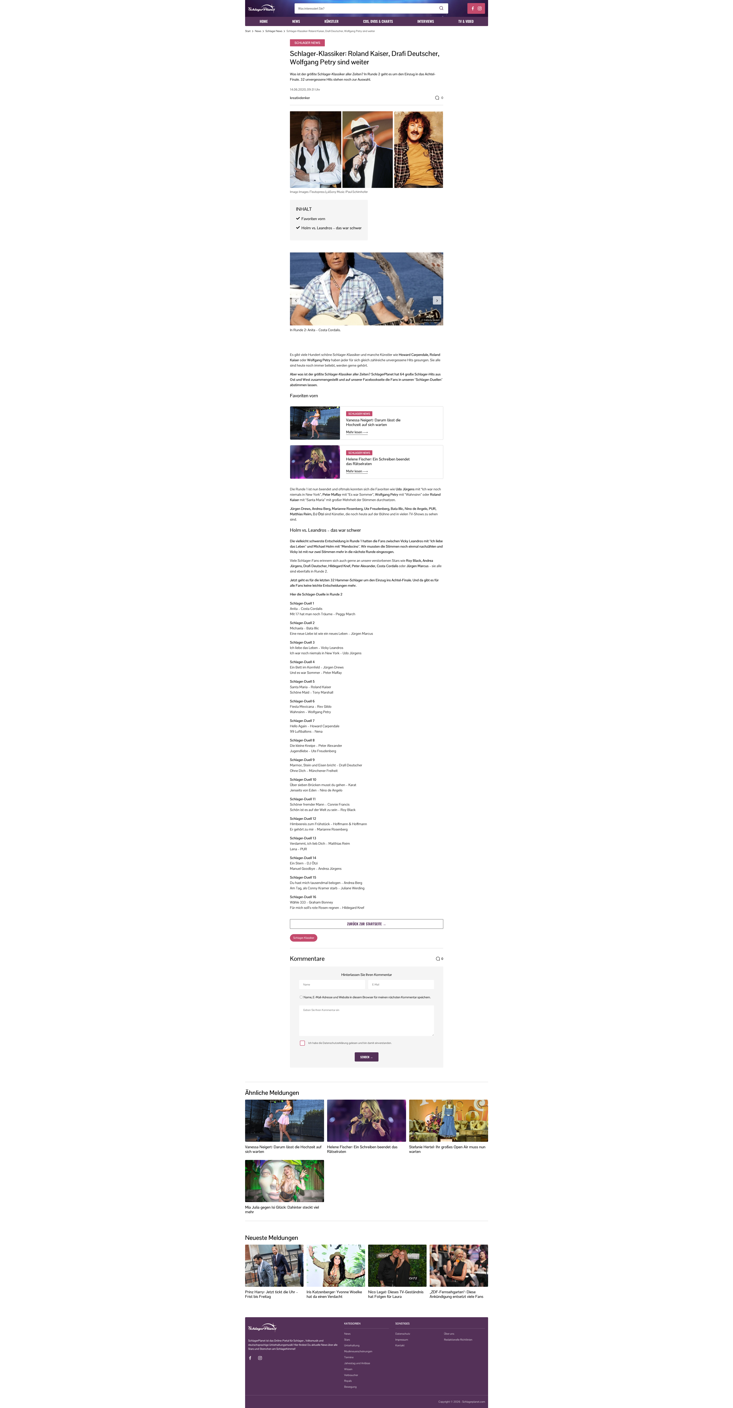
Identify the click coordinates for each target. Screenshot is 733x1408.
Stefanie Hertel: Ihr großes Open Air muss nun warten (447, 1149)
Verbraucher (351, 1375)
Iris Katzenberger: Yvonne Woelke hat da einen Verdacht (334, 1294)
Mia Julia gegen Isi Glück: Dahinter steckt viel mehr (282, 1209)
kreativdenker (300, 98)
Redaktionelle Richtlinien (458, 1339)
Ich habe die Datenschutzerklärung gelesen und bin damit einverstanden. (350, 1043)
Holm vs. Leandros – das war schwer (331, 227)
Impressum (401, 1339)
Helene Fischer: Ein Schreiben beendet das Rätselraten (378, 461)
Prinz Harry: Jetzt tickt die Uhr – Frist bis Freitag (271, 1294)
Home (264, 21)
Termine (349, 1357)
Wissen (348, 1369)
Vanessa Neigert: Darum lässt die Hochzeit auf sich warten (373, 422)
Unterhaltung (352, 1345)
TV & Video (466, 21)
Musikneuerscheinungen (358, 1351)
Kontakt (400, 1345)
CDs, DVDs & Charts (378, 21)
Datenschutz (402, 1333)
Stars (347, 1339)
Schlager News (273, 31)
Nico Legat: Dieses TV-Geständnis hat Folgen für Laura (396, 1294)
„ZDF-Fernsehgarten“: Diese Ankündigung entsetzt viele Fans (456, 1294)
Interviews (425, 21)
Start (248, 31)
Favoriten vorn (313, 218)
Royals (348, 1381)
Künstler (331, 21)
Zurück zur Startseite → (366, 923)
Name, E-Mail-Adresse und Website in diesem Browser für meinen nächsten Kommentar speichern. (367, 997)
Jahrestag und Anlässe (357, 1363)
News (296, 21)
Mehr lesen (354, 432)
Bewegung (350, 1386)
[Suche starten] (441, 8)
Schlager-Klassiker (303, 937)
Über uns (449, 1333)
